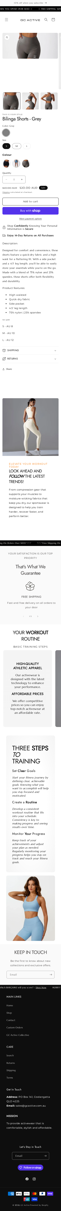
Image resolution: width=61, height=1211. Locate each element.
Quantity (6, 173)
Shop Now (38, 987)
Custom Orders (15, 1027)
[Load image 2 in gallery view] (30, 101)
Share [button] (9, 368)
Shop (9, 1012)
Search (10, 1055)
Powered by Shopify (39, 1205)
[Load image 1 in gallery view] (11, 101)
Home (10, 1005)
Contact (11, 1020)
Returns (11, 1062)
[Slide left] (23, 616)
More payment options (30, 218)
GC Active (25, 1205)
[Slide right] (37, 616)
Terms (10, 1077)
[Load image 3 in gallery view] (49, 101)
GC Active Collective (18, 1035)
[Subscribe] (50, 974)
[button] (6, 19)
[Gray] (6, 132)
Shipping (6, 192)
